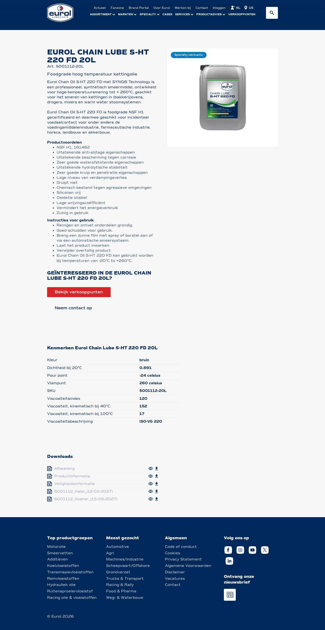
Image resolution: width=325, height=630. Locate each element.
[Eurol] (63, 13)
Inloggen (219, 8)
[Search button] (272, 13)
